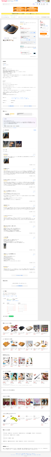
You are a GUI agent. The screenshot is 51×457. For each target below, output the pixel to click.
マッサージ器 (5, 433)
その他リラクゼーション (22, 433)
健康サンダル (27, 98)
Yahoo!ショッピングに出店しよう (43, 2)
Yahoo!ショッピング (18, 453)
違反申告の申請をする (33, 56)
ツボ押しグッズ (10, 433)
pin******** (34, 206)
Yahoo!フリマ (33, 453)
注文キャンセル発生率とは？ (16, 300)
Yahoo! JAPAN (37, 2)
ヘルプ (49, 2)
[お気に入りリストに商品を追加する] (47, 35)
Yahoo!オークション (28, 453)
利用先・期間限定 (26, 38)
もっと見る (46, 371)
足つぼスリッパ (21, 441)
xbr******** (34, 216)
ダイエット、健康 (14, 98)
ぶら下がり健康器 (28, 433)
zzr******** (34, 267)
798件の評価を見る (9, 300)
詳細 (34, 42)
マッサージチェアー (38, 433)
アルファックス (15, 15)
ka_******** (34, 155)
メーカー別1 (11, 15)
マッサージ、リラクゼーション (21, 98)
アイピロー (33, 433)
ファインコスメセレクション (5, 15)
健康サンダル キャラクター (11, 441)
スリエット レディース (31, 441)
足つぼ (17, 441)
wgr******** (34, 169)
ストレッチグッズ (15, 433)
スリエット (25, 441)
